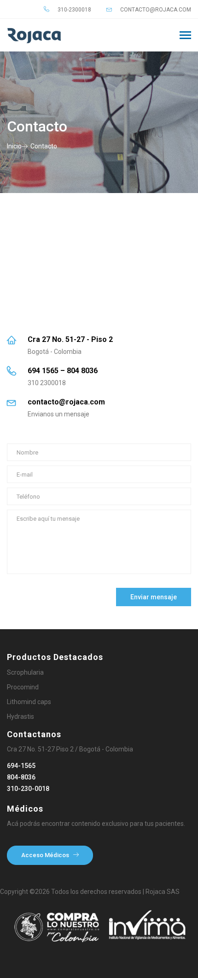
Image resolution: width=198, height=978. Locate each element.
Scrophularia (25, 672)
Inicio (14, 146)
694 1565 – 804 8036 (63, 370)
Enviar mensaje (153, 597)
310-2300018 (73, 9)
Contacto (43, 146)
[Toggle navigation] (185, 36)
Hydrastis (20, 716)
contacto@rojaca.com (155, 9)
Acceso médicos (45, 855)
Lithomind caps (29, 701)
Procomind (23, 687)
